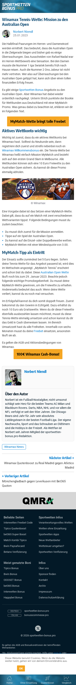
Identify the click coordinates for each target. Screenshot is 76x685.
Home (9, 683)
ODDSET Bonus (13, 579)
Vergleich (66, 683)
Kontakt (43, 579)
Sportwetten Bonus (31, 89)
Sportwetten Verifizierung (53, 551)
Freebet (38, 331)
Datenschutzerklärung (51, 597)
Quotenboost (47, 683)
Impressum (45, 591)
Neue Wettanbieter (49, 540)
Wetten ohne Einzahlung (52, 528)
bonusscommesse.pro (36, 615)
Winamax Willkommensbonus (20, 150)
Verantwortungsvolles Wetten (56, 522)
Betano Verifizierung (15, 551)
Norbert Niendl (35, 371)
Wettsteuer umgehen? (51, 546)
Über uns (44, 568)
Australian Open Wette (55, 272)
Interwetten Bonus (14, 591)
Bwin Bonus (10, 574)
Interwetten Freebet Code (18, 522)
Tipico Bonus (11, 568)
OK (21, 668)
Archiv (42, 585)
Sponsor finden (47, 574)
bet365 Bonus (11, 585)
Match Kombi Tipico (15, 540)
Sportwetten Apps (49, 534)
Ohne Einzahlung (28, 683)
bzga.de (57, 653)
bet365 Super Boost (15, 534)
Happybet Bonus (13, 597)
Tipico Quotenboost (15, 528)
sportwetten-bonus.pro (36, 610)
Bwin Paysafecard (14, 546)
